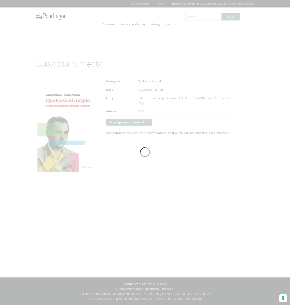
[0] (249, 16)
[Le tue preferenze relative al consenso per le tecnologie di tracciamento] (283, 298)
